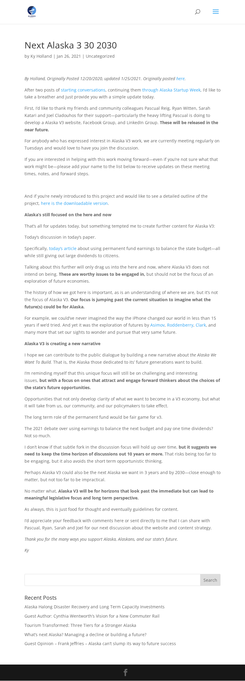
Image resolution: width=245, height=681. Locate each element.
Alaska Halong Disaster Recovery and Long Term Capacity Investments (94, 607)
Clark (201, 325)
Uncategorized (100, 56)
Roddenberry (180, 325)
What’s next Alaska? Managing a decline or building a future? (85, 634)
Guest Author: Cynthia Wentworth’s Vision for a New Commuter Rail (92, 616)
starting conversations (83, 90)
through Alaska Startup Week (171, 90)
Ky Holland (41, 56)
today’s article (62, 248)
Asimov (157, 325)
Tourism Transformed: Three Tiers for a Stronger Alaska (80, 625)
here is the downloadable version (74, 203)
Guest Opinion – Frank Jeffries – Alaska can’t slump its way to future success (100, 643)
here (180, 78)
